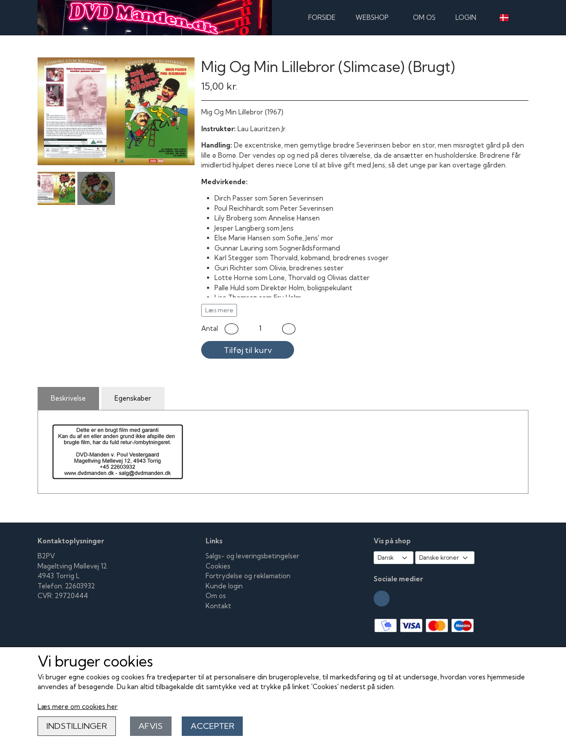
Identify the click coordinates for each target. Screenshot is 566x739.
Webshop (372, 17)
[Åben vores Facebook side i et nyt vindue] (382, 598)
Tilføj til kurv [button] (248, 350)
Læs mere (219, 310)
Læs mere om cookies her (78, 706)
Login (465, 17)
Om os (424, 17)
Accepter (212, 726)
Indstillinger (76, 726)
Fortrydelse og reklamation (248, 576)
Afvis (150, 726)
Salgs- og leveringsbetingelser (252, 556)
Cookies (218, 566)
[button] (231, 328)
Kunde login (224, 586)
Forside (322, 17)
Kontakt (218, 606)
